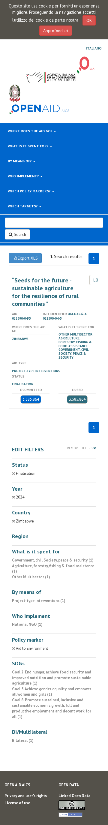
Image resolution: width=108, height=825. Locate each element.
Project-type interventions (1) (38, 600)
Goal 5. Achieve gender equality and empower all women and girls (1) (51, 691)
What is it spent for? (28, 146)
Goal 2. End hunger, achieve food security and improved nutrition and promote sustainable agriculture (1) (51, 678)
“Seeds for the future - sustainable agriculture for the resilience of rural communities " (45, 292)
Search (19, 234)
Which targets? (23, 206)
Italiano (94, 48)
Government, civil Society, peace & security (73, 354)
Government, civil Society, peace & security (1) (53, 560)
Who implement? (24, 176)
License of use (17, 802)
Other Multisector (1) (31, 577)
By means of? (20, 161)
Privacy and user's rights (25, 795)
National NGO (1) (27, 624)
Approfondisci (55, 30)
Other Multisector (75, 334)
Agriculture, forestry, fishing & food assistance (75, 342)
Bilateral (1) (23, 740)
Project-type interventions (36, 371)
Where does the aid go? (30, 131)
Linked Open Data (74, 795)
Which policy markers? (29, 191)
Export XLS (27, 258)
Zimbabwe (20, 339)
